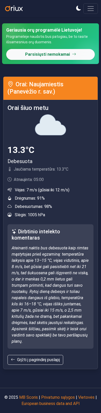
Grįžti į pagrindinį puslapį (38, 359)
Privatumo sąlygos (58, 397)
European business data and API (50, 403)
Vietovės (86, 397)
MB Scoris (28, 397)
